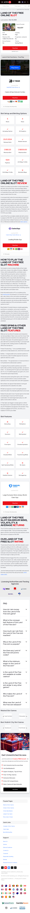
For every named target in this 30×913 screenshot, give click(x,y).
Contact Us (5, 850)
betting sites (6, 294)
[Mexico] (10, 893)
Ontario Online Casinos (8, 808)
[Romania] (2, 897)
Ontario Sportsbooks (8, 811)
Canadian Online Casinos (9, 826)
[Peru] (25, 893)
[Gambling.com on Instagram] (12, 867)
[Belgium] (13, 886)
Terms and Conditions (7, 878)
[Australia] (6, 886)
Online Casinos (11, 9)
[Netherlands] (13, 893)
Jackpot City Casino (7, 814)
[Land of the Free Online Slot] (25, 886)
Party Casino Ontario (8, 817)
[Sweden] (10, 897)
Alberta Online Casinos (8, 805)
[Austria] (10, 886)
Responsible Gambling (8, 856)
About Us (5, 841)
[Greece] (13, 889)
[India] (25, 889)
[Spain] (6, 897)
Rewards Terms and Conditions (10, 862)
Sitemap (5, 859)
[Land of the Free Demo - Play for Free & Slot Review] (2, 886)
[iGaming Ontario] (8, 903)
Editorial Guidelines (7, 847)
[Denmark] (6, 889)
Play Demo (15, 68)
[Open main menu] (2, 2)
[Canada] (2, 889)
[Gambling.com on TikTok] (15, 867)
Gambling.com (4, 9)
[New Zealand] (17, 893)
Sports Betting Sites (7, 832)
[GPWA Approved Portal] (22, 908)
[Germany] (10, 889)
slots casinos (23, 222)
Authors (5, 844)
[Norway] (21, 893)
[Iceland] (17, 889)
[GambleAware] (22, 903)
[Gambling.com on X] (2, 867)
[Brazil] (21, 886)
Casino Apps (6, 829)
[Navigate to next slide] (27, 716)
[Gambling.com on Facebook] (9, 867)
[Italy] (6, 893)
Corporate (5, 853)
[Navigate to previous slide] (3, 716)
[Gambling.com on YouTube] (5, 867)
